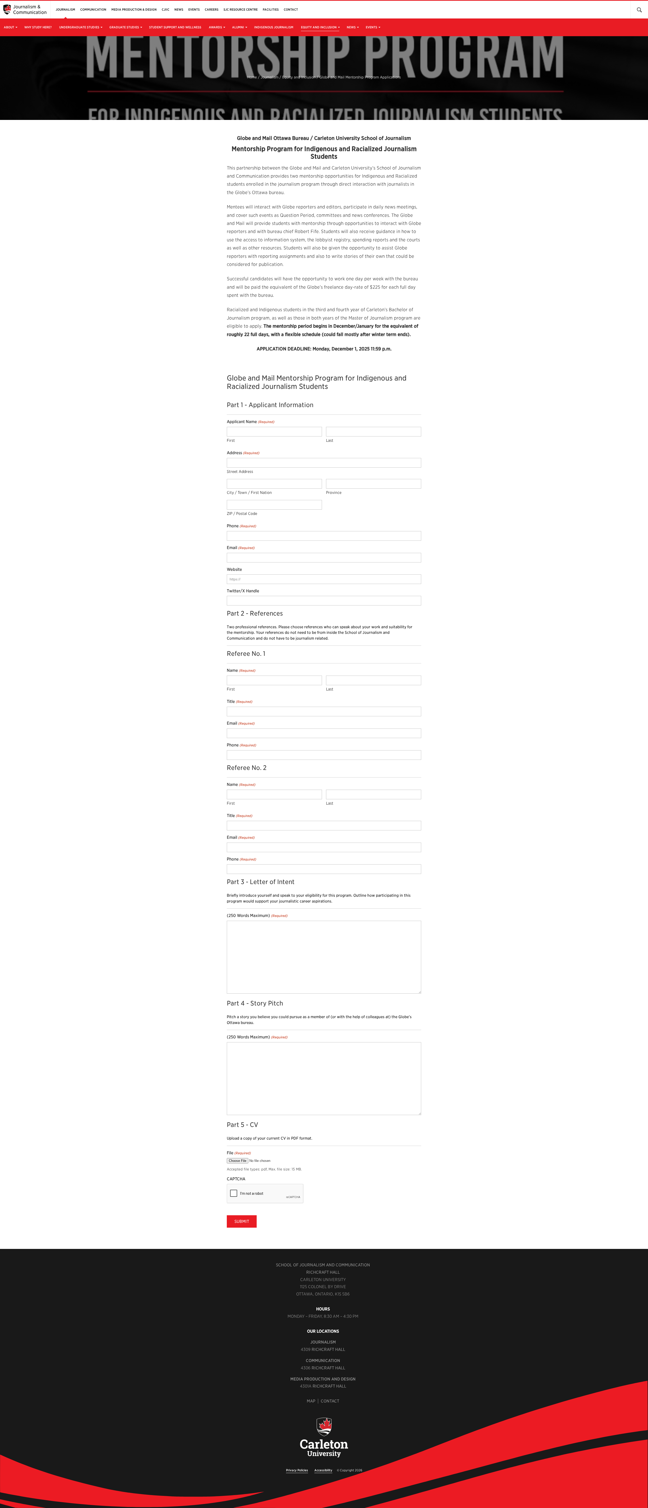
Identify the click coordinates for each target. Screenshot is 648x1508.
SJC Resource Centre (241, 9)
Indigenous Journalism (273, 27)
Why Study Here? (38, 27)
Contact (291, 9)
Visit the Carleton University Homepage (324, 1438)
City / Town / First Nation (249, 492)
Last (329, 440)
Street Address (240, 471)
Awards (215, 27)
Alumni (238, 27)
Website (234, 569)
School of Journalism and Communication (323, 1265)
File (239, 1152)
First (231, 440)
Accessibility (323, 1470)
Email (240, 547)
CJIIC (165, 9)
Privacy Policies (297, 1470)
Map (311, 1401)
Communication (93, 9)
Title (239, 701)
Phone (241, 525)
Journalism (65, 9)
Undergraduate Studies (79, 27)
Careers (211, 9)
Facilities (271, 9)
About (9, 27)
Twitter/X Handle (243, 591)
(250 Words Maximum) (257, 915)
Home (252, 77)
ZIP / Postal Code (242, 513)
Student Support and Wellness (175, 27)
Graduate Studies (124, 27)
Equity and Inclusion (319, 27)
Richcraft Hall (323, 1272)
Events (371, 27)
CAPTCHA (236, 1179)
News (351, 27)
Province (333, 492)
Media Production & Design (134, 9)
